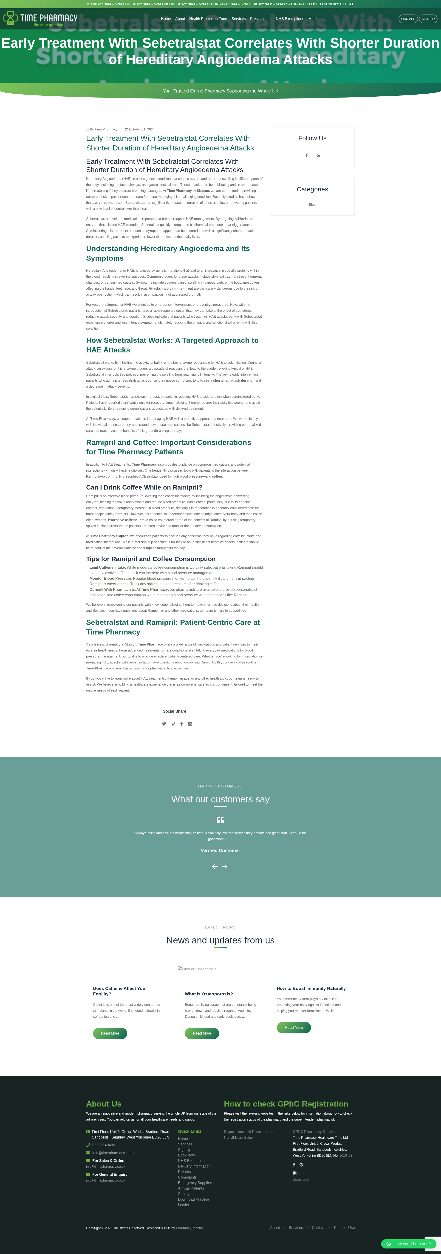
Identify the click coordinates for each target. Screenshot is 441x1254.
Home (166, 19)
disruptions (164, 237)
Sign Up (428, 19)
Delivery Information (194, 1166)
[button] (408, 1243)
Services (239, 19)
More (312, 19)
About (180, 19)
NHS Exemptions (290, 19)
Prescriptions (260, 19)
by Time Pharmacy (103, 129)
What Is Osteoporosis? (209, 994)
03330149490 (103, 1145)
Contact (318, 1228)
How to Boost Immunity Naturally (311, 988)
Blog (312, 204)
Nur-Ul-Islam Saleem (240, 1137)
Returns (184, 1172)
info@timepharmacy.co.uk (112, 1153)
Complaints (187, 1177)
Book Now (186, 1155)
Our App (408, 19)
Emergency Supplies (195, 1183)
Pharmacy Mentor (189, 1228)
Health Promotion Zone (208, 19)
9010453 (345, 1155)
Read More (110, 1033)
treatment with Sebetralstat (123, 203)
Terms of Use (344, 1228)
